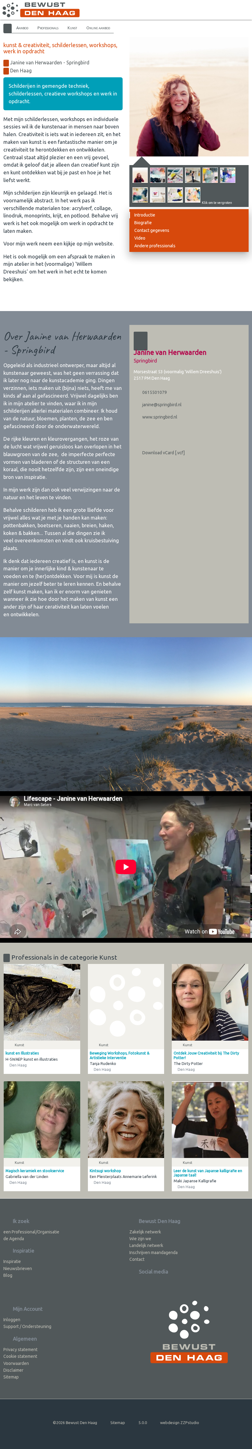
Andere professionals (154, 245)
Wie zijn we (140, 1238)
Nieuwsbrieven (17, 1268)
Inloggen (11, 1319)
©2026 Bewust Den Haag (75, 1422)
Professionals (47, 28)
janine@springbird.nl (161, 404)
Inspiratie (12, 1261)
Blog (7, 1275)
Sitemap (11, 1376)
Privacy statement (20, 1349)
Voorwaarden (16, 1363)
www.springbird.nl (159, 417)
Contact (136, 1259)
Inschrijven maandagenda (153, 1252)
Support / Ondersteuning (27, 1326)
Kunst (72, 28)
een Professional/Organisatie (31, 1231)
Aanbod (22, 28)
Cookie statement (20, 1356)
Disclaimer (13, 1370)
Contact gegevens (151, 230)
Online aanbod (98, 28)
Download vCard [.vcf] (163, 452)
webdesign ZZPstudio (179, 1422)
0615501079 (154, 392)
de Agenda (13, 1238)
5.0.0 (143, 1422)
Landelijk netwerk (146, 1245)
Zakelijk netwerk (145, 1231)
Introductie (144, 214)
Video (139, 238)
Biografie (143, 222)
